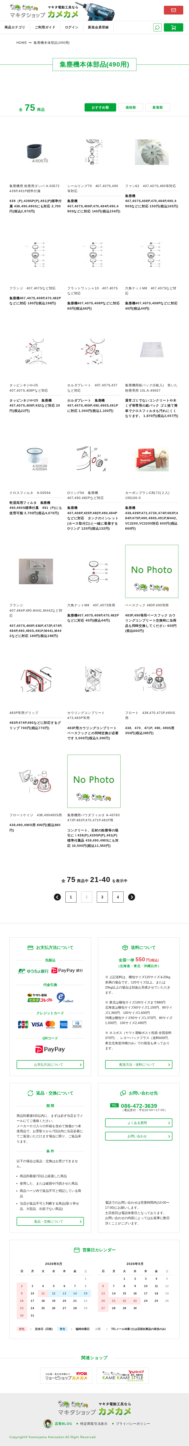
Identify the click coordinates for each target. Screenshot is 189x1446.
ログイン (72, 27)
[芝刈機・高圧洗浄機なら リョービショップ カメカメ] (66, 1375)
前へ (57, 897)
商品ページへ (36, 170)
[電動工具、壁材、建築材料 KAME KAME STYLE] (123, 1375)
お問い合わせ (137, 1136)
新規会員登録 (98, 27)
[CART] (173, 27)
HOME (21, 42)
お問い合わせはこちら (173, 10)
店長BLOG (63, 1423)
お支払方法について (48, 1064)
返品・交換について (48, 1221)
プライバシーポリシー (133, 1423)
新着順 (158, 107)
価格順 (131, 107)
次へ (131, 897)
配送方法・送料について (137, 1064)
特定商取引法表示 (94, 1423)
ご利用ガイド (45, 27)
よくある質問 (137, 1123)
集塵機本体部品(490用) (52, 42)
